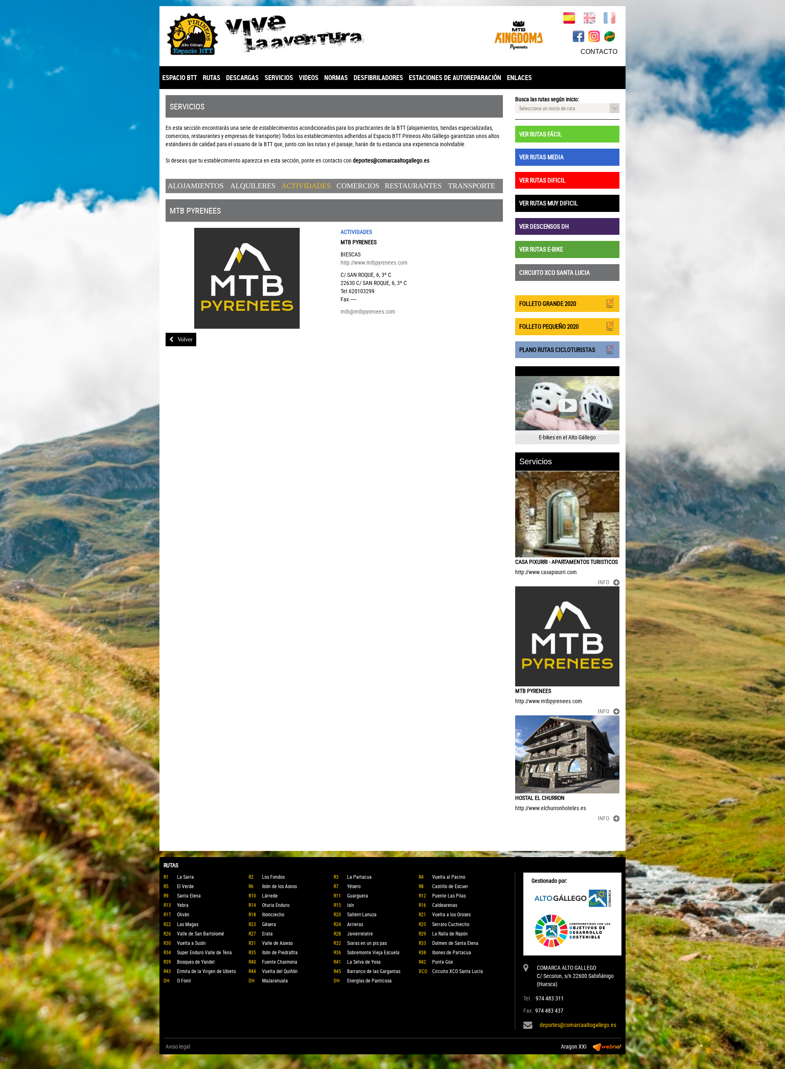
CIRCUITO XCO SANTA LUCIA (554, 272)
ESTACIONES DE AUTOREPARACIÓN (455, 77)
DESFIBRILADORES (378, 77)
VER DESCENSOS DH (544, 226)
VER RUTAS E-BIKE (541, 249)
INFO (603, 582)
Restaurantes (413, 186)
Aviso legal (178, 1046)
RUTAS (211, 77)
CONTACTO (599, 51)
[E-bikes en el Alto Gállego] (567, 405)
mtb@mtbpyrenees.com (368, 311)
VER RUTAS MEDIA (541, 157)
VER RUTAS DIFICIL (542, 180)
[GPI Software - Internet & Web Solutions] (607, 1046)
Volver (185, 339)
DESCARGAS (242, 77)
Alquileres (253, 186)
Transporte (471, 186)
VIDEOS (308, 77)
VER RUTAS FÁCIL (540, 134)
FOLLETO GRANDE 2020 (547, 303)
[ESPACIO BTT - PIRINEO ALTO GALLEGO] (276, 34)
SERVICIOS (279, 77)
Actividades (306, 186)
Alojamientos (196, 186)
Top (4, 1058)
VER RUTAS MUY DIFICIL (548, 203)
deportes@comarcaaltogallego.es (578, 1025)
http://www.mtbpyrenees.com (374, 262)
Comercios (357, 186)
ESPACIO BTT (179, 77)
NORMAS (336, 77)
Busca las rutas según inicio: (547, 99)
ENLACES (519, 77)
